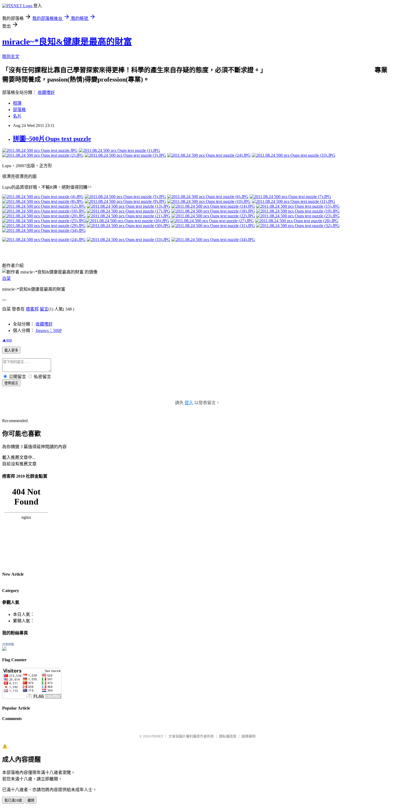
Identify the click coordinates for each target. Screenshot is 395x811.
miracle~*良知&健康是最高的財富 (67, 41)
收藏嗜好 (46, 92)
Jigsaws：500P (48, 330)
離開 (30, 800)
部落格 (19, 109)
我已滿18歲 (13, 800)
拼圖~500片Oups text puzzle (52, 138)
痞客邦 (32, 309)
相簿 (17, 103)
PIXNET (157, 736)
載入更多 (11, 350)
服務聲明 (249, 736)
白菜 (6, 278)
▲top (7, 340)
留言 (44, 309)
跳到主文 (10, 56)
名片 (17, 116)
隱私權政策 (227, 736)
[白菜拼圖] (4, 649)
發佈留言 (11, 383)
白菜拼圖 (8, 644)
